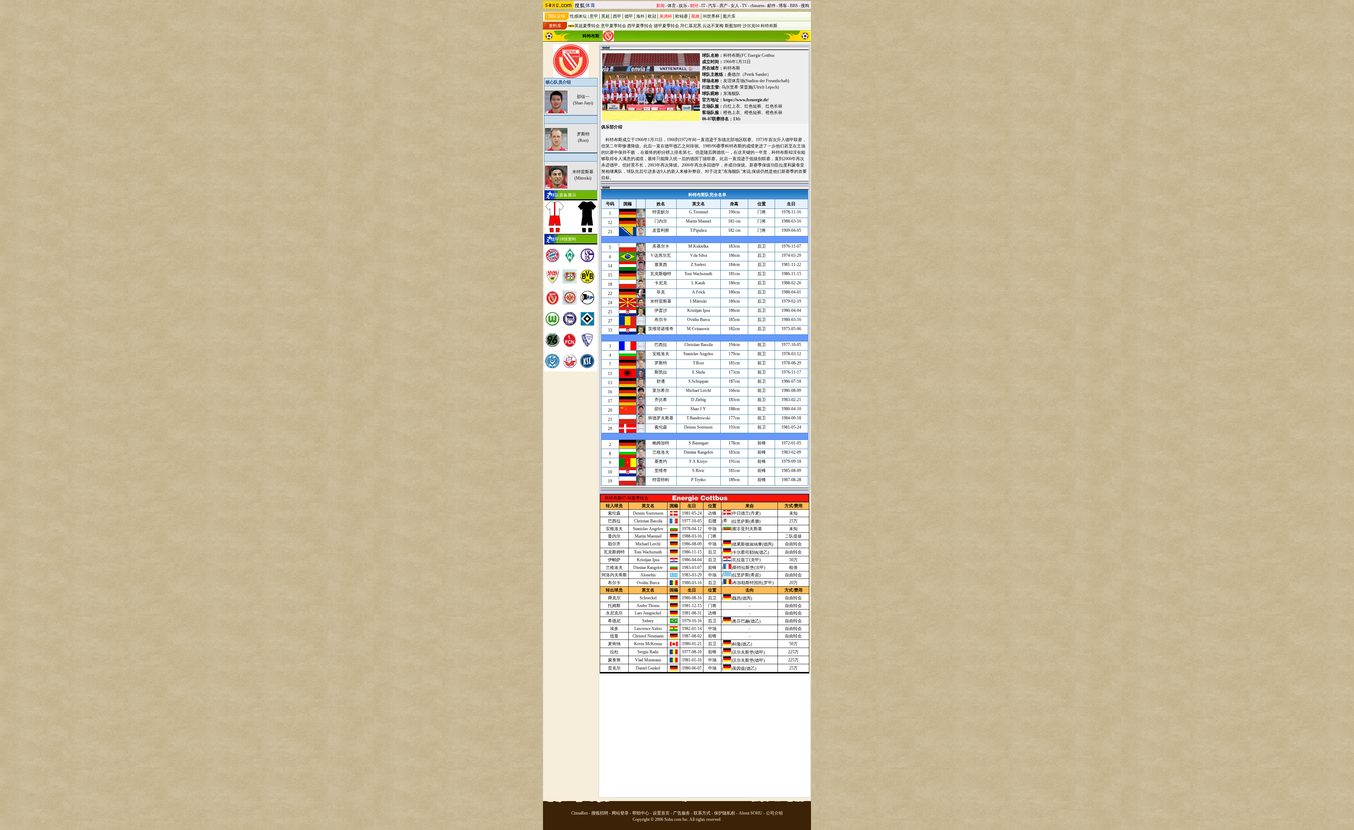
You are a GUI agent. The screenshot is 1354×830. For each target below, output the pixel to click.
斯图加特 (733, 25)
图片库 (729, 16)
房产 (723, 5)
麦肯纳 (614, 643)
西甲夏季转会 (640, 25)
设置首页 (661, 813)
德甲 (628, 16)
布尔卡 (614, 582)
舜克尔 (614, 597)
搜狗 (805, 5)
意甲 (594, 16)
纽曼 (614, 636)
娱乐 (683, 5)
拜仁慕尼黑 (690, 25)
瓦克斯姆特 (614, 552)
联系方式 (702, 813)
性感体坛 (578, 16)
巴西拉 (614, 521)
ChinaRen (579, 813)
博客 (783, 5)
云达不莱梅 (713, 25)
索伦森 (614, 513)
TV (745, 5)
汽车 (712, 5)
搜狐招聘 (599, 813)
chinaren (757, 5)
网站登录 (620, 813)
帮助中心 (640, 813)
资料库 (555, 25)
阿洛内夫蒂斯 (614, 574)
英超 (605, 16)
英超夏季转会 (587, 25)
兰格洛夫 (614, 567)
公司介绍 (774, 813)
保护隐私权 (724, 813)
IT (703, 5)
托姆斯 (614, 605)
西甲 (617, 16)
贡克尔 (614, 668)
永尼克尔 (614, 613)
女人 (735, 5)
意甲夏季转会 (613, 25)
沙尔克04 (751, 25)
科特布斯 (769, 25)
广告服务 (681, 813)
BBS (794, 5)
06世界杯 (711, 16)
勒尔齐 (614, 543)
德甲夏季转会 (666, 25)
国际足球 (556, 16)
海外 (640, 16)
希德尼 (614, 620)
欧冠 (652, 16)
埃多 (614, 628)
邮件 (771, 5)
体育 (671, 5)
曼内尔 (614, 536)
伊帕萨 (614, 559)
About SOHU (750, 813)
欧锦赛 (681, 16)
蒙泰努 (614, 660)
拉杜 (614, 651)
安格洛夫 (614, 528)
